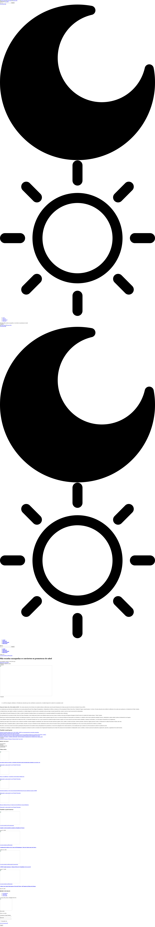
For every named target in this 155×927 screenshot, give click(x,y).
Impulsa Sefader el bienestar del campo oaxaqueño (9, 733)
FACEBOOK (5, 893)
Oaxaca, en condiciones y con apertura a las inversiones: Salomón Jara (12, 776)
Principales (10, 655)
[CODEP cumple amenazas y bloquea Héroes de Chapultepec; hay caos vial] (10, 863)
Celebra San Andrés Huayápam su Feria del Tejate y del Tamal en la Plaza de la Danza (18, 886)
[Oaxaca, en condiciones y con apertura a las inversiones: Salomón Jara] (4, 774)
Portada (14, 764)
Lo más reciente (3, 655)
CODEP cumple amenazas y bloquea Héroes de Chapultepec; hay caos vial (15, 866)
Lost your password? (4, 923)
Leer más (6, 1)
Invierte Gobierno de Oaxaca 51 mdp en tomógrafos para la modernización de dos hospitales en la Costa (20, 735)
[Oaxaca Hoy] (8, 0)
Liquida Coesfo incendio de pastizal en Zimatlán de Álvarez (12, 827)
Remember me (4, 921)
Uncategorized (11, 825)
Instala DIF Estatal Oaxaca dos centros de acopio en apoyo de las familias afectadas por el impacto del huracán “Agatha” (23, 734)
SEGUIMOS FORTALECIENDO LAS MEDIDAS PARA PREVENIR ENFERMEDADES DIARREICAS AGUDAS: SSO (20, 762)
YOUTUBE (4, 895)
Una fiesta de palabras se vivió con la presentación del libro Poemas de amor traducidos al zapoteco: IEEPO (18, 790)
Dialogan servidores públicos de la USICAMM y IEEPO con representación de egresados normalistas (19, 732)
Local (7, 655)
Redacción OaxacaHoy (4, 662)
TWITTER (4, 894)
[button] (3, 3)
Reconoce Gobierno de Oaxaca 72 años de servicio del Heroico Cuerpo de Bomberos (14, 804)
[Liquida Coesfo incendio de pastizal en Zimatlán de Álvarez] (10, 824)
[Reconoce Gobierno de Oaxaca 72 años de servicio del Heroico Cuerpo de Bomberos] (4, 802)
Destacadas (2, 764)
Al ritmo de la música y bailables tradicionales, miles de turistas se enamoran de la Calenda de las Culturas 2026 (21, 736)
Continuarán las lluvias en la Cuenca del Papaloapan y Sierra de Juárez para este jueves (18, 847)
